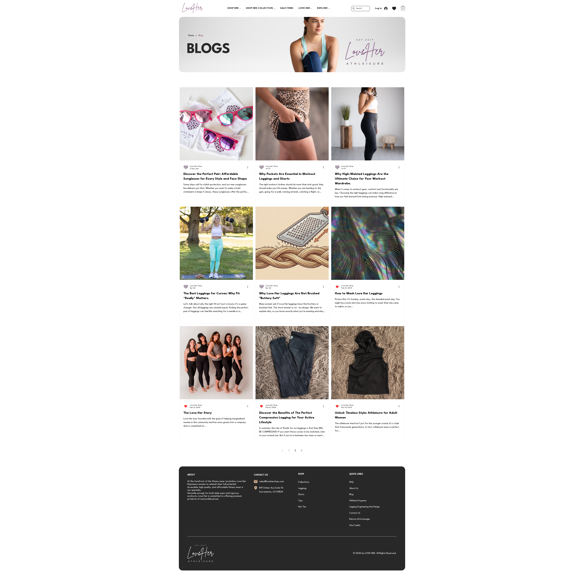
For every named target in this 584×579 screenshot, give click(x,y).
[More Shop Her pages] (240, 8)
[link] (403, 7)
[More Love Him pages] (311, 8)
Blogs (180, 78)
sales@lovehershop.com (271, 481)
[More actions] (249, 167)
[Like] (394, 8)
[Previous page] (282, 450)
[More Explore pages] (329, 8)
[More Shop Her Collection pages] (274, 8)
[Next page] (301, 450)
